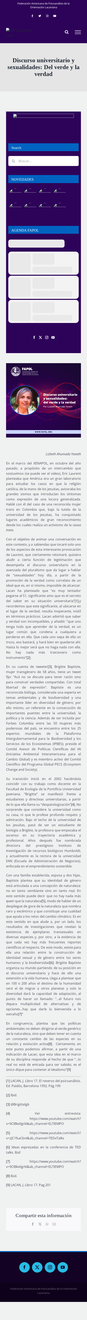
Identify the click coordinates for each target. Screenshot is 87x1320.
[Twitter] (40, 337)
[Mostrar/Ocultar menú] (78, 32)
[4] (73, 804)
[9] (69, 1069)
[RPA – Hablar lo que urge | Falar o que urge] (15, 195)
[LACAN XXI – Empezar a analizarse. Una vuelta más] (60, 195)
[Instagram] (46, 337)
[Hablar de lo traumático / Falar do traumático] (45, 195)
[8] (50, 1044)
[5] (43, 901)
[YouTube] (53, 337)
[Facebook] (34, 337)
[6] (52, 962)
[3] (50, 666)
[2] (28, 657)
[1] (77, 601)
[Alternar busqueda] (67, 32)
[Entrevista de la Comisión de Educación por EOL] (60, 209)
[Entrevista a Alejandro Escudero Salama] (45, 209)
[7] (20, 1014)
